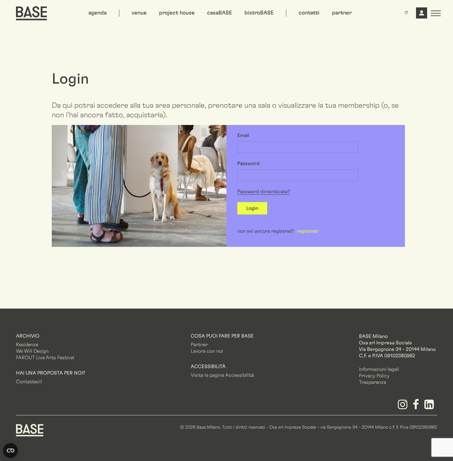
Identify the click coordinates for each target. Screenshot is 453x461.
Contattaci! (29, 381)
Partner (199, 344)
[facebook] (417, 406)
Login (252, 208)
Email (243, 135)
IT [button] (406, 13)
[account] (421, 15)
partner (342, 13)
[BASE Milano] (29, 429)
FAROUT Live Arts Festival (45, 357)
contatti (309, 13)
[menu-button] (436, 13)
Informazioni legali (379, 369)
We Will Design (32, 351)
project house (177, 13)
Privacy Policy (374, 375)
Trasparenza (372, 382)
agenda (97, 13)
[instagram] (403, 406)
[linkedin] (430, 406)
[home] (31, 13)
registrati (307, 231)
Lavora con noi (207, 351)
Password (248, 163)
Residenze (27, 344)
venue (139, 13)
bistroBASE (259, 13)
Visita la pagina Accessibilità (222, 375)
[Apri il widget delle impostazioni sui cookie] (10, 450)
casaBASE (219, 13)
